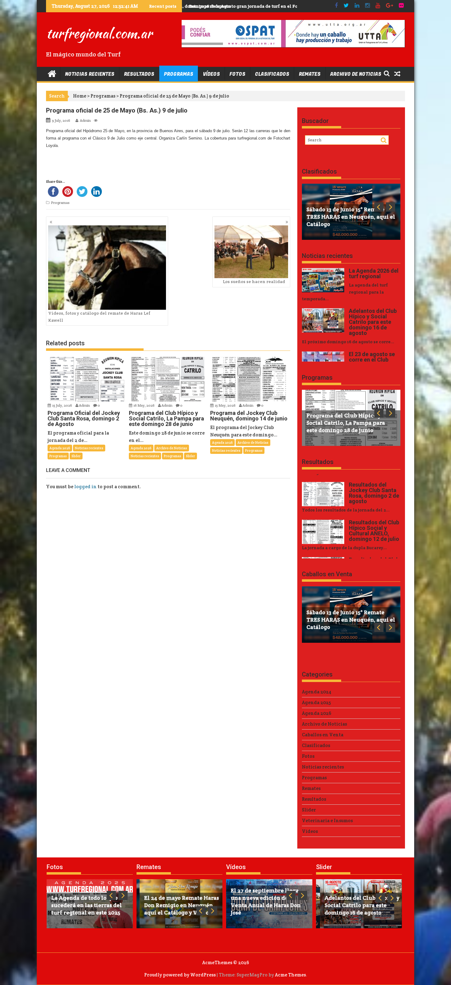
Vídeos (211, 74)
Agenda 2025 (316, 702)
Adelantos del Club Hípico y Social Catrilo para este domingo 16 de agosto (265, 6)
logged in (85, 486)
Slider (76, 456)
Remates (310, 74)
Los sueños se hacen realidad (254, 281)
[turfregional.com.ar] (52, 73)
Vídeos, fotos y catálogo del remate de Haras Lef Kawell (99, 316)
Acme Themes (290, 975)
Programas (178, 74)
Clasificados (272, 74)
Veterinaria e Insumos (327, 820)
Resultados (139, 74)
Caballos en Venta (327, 574)
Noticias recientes (89, 74)
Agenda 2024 (316, 692)
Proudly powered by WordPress (180, 975)
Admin (85, 120)
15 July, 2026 (62, 405)
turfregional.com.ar (99, 33)
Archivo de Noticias (355, 74)
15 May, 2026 (225, 405)
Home (79, 96)
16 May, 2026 (144, 405)
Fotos (237, 74)
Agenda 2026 (59, 448)
